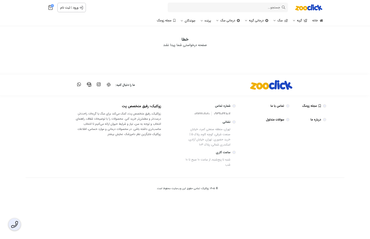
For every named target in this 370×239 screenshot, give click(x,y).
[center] (283, 7)
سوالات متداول (275, 119)
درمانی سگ (227, 20)
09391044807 (222, 113)
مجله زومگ (164, 20)
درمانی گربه (256, 20)
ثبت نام (65, 7)
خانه (315, 20)
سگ (280, 20)
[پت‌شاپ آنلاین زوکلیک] (261, 85)
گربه (299, 20)
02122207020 (202, 113)
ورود (75, 7)
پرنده (207, 20)
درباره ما (315, 119)
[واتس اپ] (79, 84)
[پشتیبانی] (89, 84)
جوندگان (190, 20)
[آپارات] (108, 85)
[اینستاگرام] (98, 84)
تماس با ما (277, 106)
